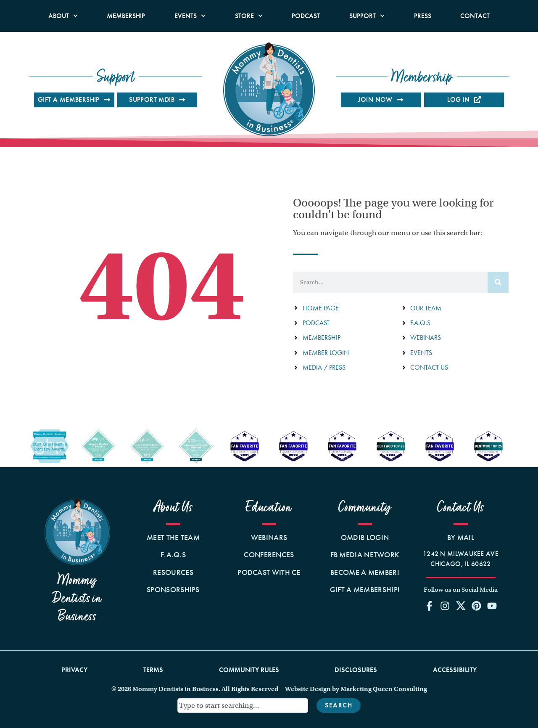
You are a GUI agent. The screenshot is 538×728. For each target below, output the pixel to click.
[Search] (498, 282)
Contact (475, 15)
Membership (126, 15)
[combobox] (243, 705)
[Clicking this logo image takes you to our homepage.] (269, 89)
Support (362, 15)
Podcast (306, 15)
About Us (173, 507)
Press (422, 15)
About (58, 15)
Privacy (74, 669)
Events (185, 15)
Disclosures (356, 669)
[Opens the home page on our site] (77, 531)
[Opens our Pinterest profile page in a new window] (476, 605)
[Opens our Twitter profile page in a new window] (460, 605)
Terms (153, 669)
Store (244, 15)
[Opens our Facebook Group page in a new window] (429, 605)
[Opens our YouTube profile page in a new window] (491, 605)
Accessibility (455, 669)
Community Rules (249, 669)
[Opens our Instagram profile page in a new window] (445, 605)
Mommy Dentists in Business (77, 598)
